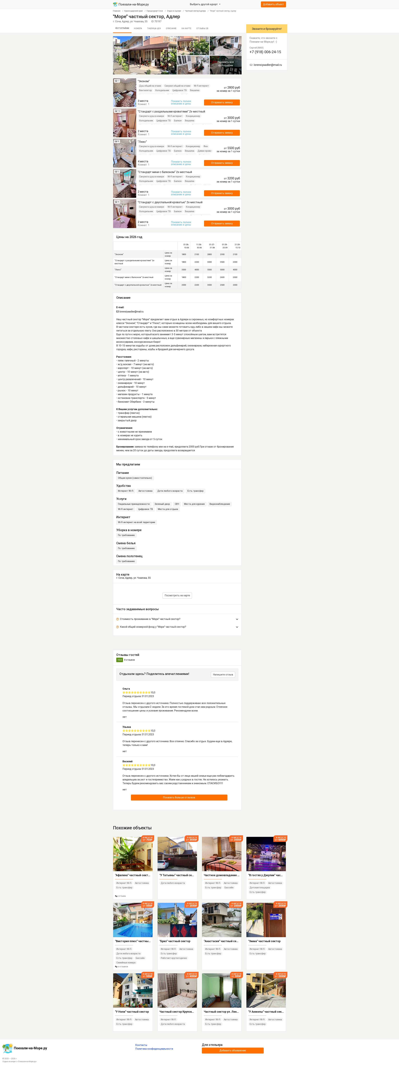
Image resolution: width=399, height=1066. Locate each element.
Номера (138, 28)
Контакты (141, 1045)
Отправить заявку (222, 102)
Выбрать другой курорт (204, 4)
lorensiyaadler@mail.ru (131, 311)
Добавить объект (273, 4)
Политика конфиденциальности (154, 1048)
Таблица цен (154, 28)
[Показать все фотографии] (145, 55)
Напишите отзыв (223, 674)
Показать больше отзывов (179, 797)
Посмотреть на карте (177, 595)
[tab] (177, 619)
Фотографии (122, 28)
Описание (171, 28)
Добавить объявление (232, 1050)
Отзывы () (202, 28)
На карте (186, 28)
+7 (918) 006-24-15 (265, 52)
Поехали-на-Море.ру (133, 4)
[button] (177, 619)
